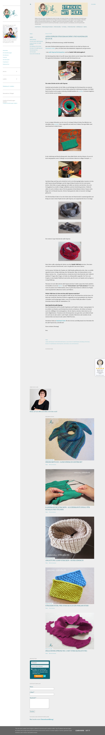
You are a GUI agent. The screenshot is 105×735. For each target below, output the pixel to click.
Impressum (79, 26)
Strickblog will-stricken (35, 46)
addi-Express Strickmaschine (57, 52)
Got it (88, 730)
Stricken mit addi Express (36, 48)
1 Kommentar (52, 608)
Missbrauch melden (8, 86)
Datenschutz (6, 64)
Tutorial (64, 26)
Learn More (79, 730)
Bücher (60, 285)
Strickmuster (71, 26)
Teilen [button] (31, 33)
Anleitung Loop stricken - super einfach (64, 560)
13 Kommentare (52, 512)
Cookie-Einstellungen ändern (10, 103)
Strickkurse (57, 26)
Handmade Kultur (50, 48)
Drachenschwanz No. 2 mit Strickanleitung (66, 651)
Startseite (38, 26)
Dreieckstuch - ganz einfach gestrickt (63, 462)
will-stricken (33, 52)
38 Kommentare (52, 563)
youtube (81, 91)
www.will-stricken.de (35, 53)
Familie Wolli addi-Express (36, 41)
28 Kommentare (52, 464)
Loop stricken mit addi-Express (72, 341)
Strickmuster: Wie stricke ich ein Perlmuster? (67, 605)
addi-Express (33, 39)
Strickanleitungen (47, 26)
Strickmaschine (34, 50)
